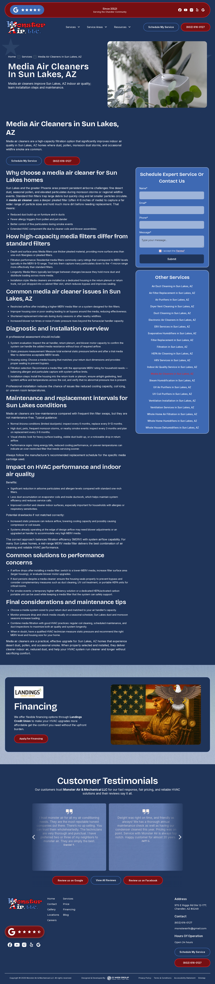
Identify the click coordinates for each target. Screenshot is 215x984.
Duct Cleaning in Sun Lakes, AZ (172, 313)
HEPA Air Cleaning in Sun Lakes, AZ (172, 353)
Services (27, 56)
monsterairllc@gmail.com (190, 928)
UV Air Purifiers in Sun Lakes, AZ (172, 387)
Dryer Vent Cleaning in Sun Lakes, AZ (172, 306)
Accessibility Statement (185, 978)
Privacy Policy (145, 978)
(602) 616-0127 (183, 922)
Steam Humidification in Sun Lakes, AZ (172, 380)
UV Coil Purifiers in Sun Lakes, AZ (172, 394)
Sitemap (201, 978)
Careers (52, 920)
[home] (29, 27)
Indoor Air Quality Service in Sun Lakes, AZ (172, 367)
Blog (66, 914)
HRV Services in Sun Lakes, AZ (172, 360)
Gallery (51, 909)
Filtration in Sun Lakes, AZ (172, 347)
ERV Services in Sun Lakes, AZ (172, 326)
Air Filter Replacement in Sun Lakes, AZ (172, 293)
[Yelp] (197, 10)
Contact (52, 904)
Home (12, 56)
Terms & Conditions (162, 978)
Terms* (180, 251)
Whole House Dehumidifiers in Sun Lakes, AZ (172, 427)
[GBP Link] (24, 932)
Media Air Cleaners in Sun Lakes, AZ (172, 373)
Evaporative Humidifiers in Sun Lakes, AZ (172, 333)
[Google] (203, 10)
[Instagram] (191, 10)
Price (66, 904)
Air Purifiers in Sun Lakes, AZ (172, 299)
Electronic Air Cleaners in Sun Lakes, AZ (172, 320)
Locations (53, 914)
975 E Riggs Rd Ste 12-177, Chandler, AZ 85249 (191, 907)
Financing (69, 909)
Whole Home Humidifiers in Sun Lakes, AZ (172, 421)
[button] (73, 27)
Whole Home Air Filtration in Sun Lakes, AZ (172, 414)
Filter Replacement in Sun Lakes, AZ (172, 340)
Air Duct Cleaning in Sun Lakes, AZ (172, 286)
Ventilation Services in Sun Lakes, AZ (172, 407)
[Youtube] (186, 10)
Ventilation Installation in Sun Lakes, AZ (172, 400)
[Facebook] (180, 10)
